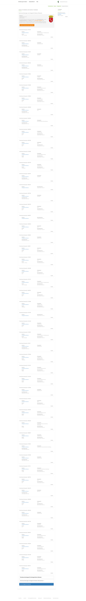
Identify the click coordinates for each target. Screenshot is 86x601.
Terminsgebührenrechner (32, 598)
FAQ (37, 1)
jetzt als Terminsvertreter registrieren (27, 25)
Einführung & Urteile (22, 1)
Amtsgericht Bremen (25, 32)
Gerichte (20, 598)
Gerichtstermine (55, 598)
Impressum (40, 598)
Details (52, 48)
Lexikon (24, 598)
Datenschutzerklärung (47, 598)
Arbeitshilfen (31, 1)
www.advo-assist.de (38, 20)
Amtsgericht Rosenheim (62, 13)
